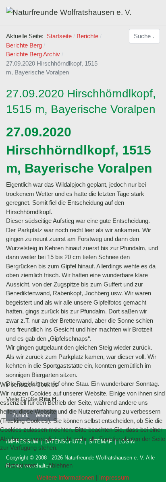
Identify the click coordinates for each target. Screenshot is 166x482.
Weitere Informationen (65, 477)
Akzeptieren (20, 465)
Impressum (114, 477)
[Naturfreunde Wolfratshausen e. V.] (68, 12)
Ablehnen (60, 465)
